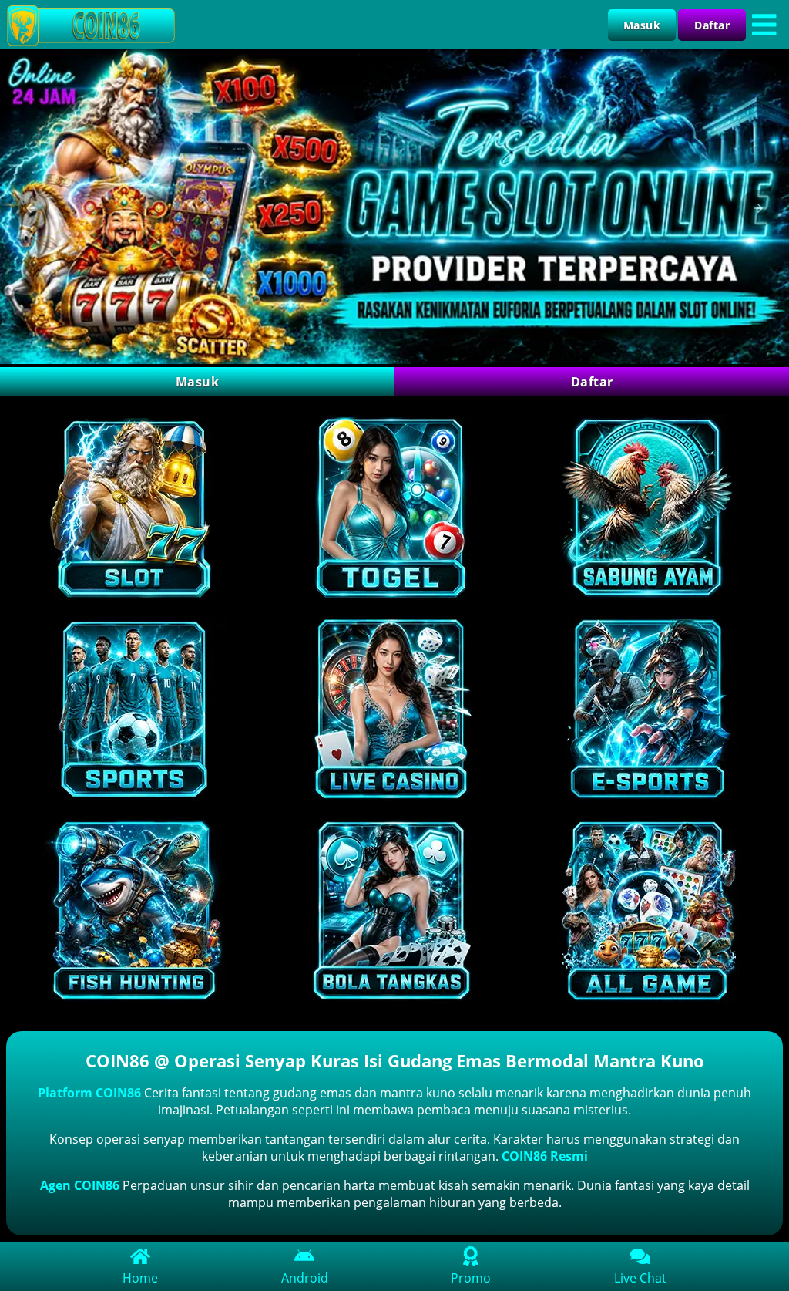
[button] (30, 208)
